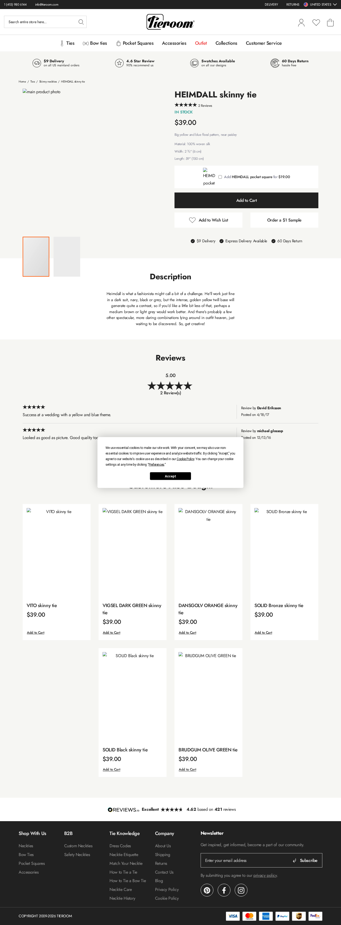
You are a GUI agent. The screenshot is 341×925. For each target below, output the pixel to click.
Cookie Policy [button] (185, 459)
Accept (170, 476)
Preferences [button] (156, 464)
